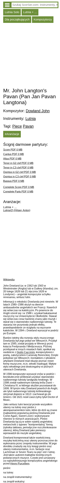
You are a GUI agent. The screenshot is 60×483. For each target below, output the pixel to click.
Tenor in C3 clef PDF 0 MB (18, 167)
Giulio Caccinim (26, 352)
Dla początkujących (17, 19)
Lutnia (30, 118)
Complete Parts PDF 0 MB (18, 191)
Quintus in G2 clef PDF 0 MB (19, 172)
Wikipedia (9, 279)
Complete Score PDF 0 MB (18, 187)
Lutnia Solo (12, 12)
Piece (17, 126)
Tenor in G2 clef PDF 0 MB (18, 163)
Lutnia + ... (30, 12)
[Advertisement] (30, 56)
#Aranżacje (12, 134)
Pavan (28, 126)
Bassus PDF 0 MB (13, 181)
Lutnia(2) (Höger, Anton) (16, 210)
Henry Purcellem (19, 463)
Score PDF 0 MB (12, 149)
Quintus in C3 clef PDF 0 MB (19, 176)
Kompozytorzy (43, 19)
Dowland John (38, 111)
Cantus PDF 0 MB (13, 154)
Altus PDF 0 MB (12, 158)
